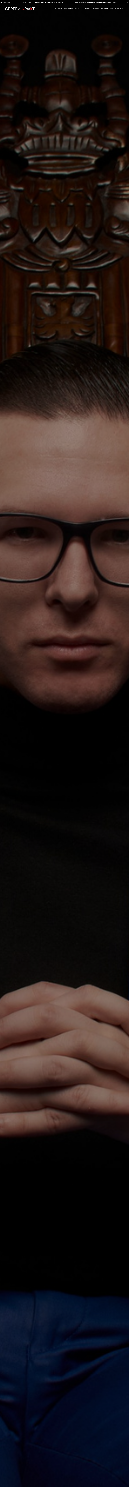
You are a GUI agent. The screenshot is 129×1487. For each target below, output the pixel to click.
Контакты (119, 8)
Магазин (104, 8)
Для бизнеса (86, 8)
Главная (58, 8)
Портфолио (68, 8)
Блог (111, 8)
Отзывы (96, 8)
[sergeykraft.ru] (20, 8)
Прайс (77, 8)
